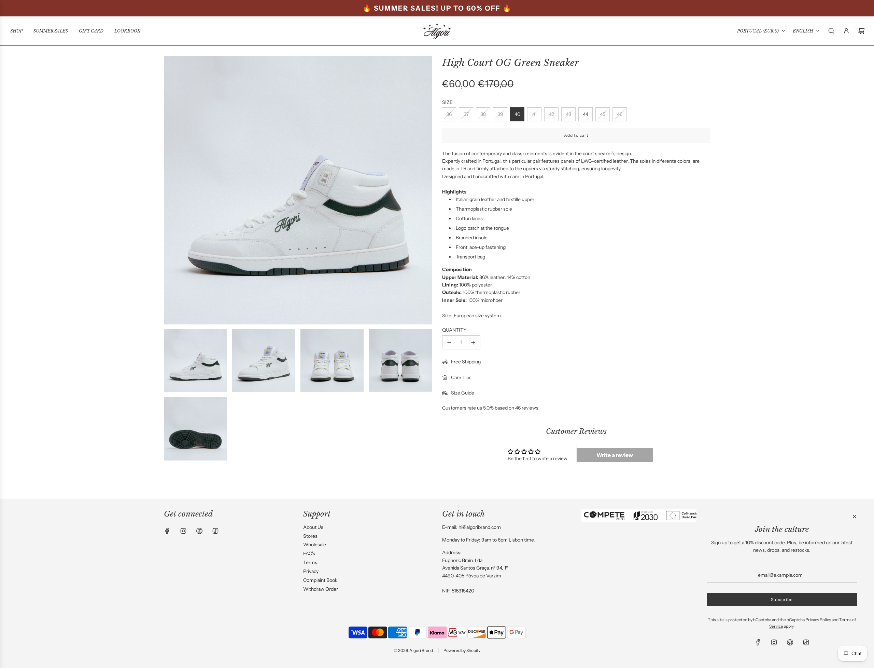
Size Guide (462, 393)
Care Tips (461, 377)
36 (449, 114)
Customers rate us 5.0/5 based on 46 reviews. (491, 408)
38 (483, 114)
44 (585, 114)
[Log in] (846, 30)
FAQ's (309, 553)
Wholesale (314, 545)
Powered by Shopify (461, 650)
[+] (473, 342)
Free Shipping (466, 362)
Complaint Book (320, 580)
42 (551, 114)
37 (466, 114)
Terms (310, 562)
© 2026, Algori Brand (413, 650)
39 (500, 114)
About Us (313, 527)
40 (517, 114)
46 (619, 114)
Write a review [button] (614, 455)
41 (534, 114)
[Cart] (861, 30)
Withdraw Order (320, 589)
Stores (310, 536)
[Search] (831, 30)
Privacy (311, 571)
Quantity (454, 330)
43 (568, 114)
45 (602, 114)
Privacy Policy (818, 619)
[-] (449, 342)
